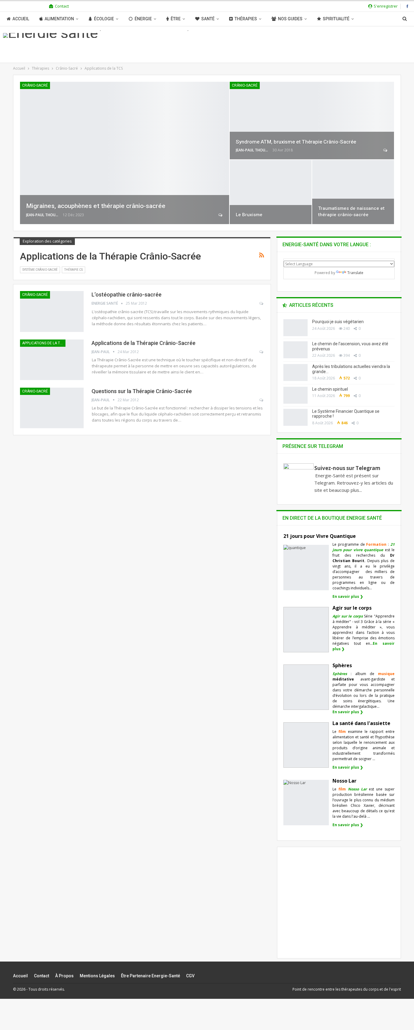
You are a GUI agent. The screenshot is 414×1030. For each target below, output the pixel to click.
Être (176, 18)
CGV (190, 975)
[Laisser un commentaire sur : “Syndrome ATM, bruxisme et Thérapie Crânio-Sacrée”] (385, 150)
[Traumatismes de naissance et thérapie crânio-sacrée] (353, 192)
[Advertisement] (339, 908)
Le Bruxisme (249, 214)
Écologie (104, 18)
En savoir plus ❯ (347, 596)
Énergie (143, 18)
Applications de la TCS (43, 343)
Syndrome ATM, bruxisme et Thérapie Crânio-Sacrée (296, 142)
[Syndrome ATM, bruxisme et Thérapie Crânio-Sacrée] (312, 120)
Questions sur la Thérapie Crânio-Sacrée (142, 391)
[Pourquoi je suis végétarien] (295, 327)
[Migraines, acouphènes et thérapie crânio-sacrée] (124, 152)
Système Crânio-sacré (40, 269)
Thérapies (246, 18)
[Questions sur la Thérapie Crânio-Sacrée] (52, 408)
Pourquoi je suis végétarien (338, 321)
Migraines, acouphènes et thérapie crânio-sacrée (95, 206)
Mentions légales (97, 975)
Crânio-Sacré (35, 85)
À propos (64, 975)
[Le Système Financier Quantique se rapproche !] (295, 417)
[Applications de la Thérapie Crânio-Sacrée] (52, 359)
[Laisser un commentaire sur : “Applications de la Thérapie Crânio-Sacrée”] (261, 352)
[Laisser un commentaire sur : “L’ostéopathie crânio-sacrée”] (261, 303)
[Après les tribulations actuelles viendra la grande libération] (295, 372)
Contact (62, 6)
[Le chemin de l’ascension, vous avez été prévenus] (295, 349)
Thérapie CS (73, 269)
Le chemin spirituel (330, 389)
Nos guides (290, 18)
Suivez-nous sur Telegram (347, 468)
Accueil (20, 18)
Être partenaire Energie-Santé (150, 975)
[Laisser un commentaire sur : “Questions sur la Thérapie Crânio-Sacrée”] (261, 400)
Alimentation (59, 18)
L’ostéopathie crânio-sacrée (127, 294)
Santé (208, 18)
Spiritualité (336, 18)
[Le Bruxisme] (270, 192)
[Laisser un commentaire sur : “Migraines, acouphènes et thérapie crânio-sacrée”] (221, 215)
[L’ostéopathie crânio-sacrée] (52, 311)
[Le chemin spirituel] (295, 395)
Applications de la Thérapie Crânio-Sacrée (143, 343)
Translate (355, 272)
